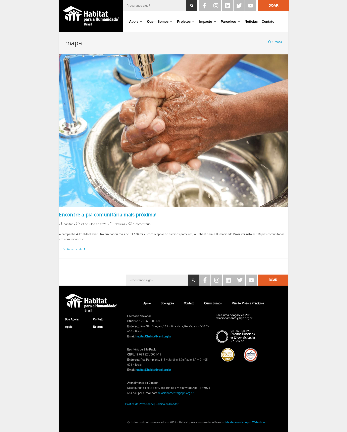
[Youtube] (250, 5)
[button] (136, 22)
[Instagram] (215, 5)
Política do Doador (167, 404)
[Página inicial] (269, 42)
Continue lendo (75, 248)
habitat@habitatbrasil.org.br (153, 369)
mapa (278, 42)
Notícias (119, 224)
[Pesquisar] (191, 5)
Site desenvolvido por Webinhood (245, 422)
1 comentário (142, 224)
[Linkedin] (227, 5)
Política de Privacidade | (140, 404)
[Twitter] (239, 5)
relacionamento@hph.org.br (176, 393)
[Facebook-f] (204, 5)
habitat (68, 224)
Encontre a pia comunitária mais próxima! (108, 214)
